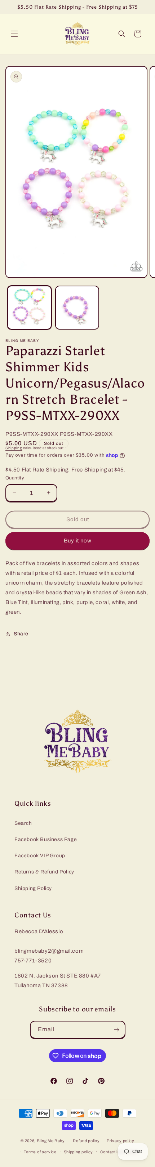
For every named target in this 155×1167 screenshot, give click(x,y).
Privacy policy (120, 1141)
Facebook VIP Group (39, 855)
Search (23, 823)
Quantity (14, 477)
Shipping (13, 448)
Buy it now (78, 541)
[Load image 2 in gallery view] (77, 308)
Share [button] (21, 633)
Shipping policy (78, 1152)
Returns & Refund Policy (44, 872)
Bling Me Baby (51, 1141)
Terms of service (40, 1152)
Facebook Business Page (45, 839)
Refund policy (86, 1141)
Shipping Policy (33, 888)
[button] (14, 34)
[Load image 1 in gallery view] (29, 308)
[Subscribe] (117, 1029)
